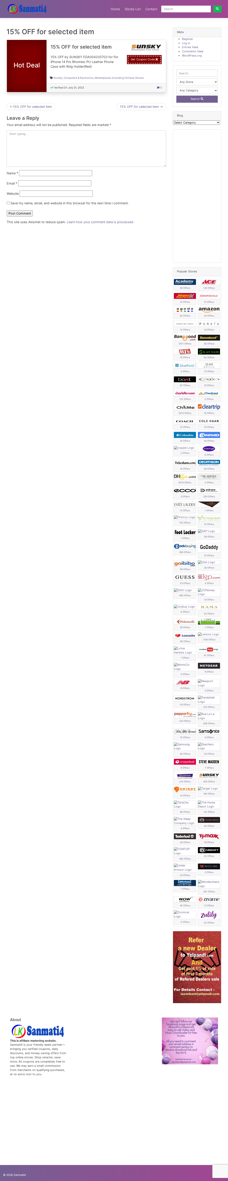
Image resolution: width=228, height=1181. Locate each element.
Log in (186, 43)
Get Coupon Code (143, 59)
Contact (151, 9)
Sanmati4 (20, 1175)
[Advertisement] (197, 196)
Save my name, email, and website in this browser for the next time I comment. (69, 203)
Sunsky (58, 77)
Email (12, 183)
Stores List (133, 9)
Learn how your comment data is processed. (100, 222)
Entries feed (190, 47)
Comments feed (192, 51)
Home (115, 9)
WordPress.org (192, 55)
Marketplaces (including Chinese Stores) (119, 77)
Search (196, 98)
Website (13, 193)
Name (12, 173)
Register (187, 39)
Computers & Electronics (78, 77)
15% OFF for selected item (32, 106)
